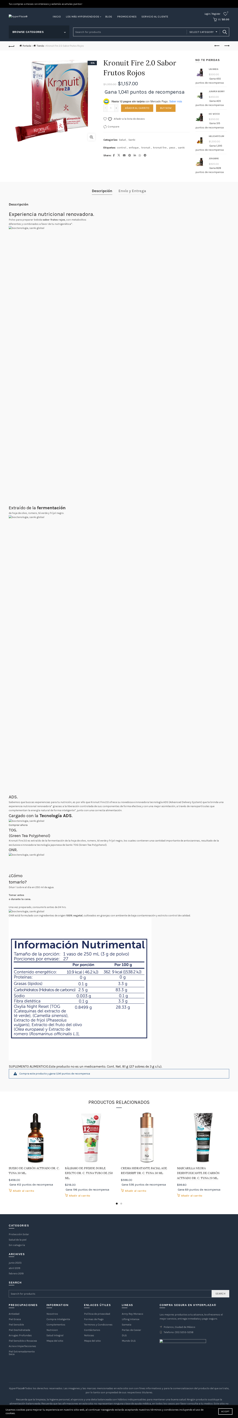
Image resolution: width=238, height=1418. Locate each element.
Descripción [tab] (102, 191)
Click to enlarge (91, 137)
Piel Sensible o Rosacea (23, 1340)
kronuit (145, 147)
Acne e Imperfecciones (22, 1346)
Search (224, 32)
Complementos (55, 1324)
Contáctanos (92, 1330)
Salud (122, 139)
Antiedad (14, 1313)
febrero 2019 (16, 1273)
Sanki (131, 139)
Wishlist (227, 12)
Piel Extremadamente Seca (22, 1353)
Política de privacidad (97, 1313)
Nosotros (52, 1313)
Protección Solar (19, 1234)
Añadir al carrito (137, 108)
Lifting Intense (130, 1319)
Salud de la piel (17, 1239)
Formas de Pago (94, 1319)
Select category (201, 32)
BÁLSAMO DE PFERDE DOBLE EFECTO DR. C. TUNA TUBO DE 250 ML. (89, 1173)
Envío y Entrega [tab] (132, 191)
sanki (181, 147)
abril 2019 (14, 1268)
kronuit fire (159, 147)
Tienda (40, 45)
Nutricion (52, 1330)
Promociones (127, 16)
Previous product (217, 46)
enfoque (134, 147)
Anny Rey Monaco (132, 1313)
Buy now (166, 108)
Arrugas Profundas (20, 1335)
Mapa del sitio (54, 1340)
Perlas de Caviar (131, 1330)
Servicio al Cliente (154, 16)
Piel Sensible (16, 1324)
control (121, 147)
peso (172, 147)
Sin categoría (17, 1245)
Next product (226, 46)
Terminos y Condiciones (98, 1324)
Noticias (89, 1335)
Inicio (57, 16)
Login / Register (212, 13)
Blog (108, 16)
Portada (27, 45)
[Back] (11, 46)
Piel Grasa (15, 1319)
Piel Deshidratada (19, 1330)
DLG (124, 1335)
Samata (126, 1324)
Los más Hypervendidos (82, 16)
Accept (225, 1411)
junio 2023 (15, 1262)
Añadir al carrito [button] (23, 1190)
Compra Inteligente (58, 1319)
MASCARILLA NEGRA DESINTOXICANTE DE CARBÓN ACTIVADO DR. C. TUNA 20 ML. (198, 1173)
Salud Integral (54, 1335)
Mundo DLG (129, 1340)
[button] (18, 825)
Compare (113, 126)
